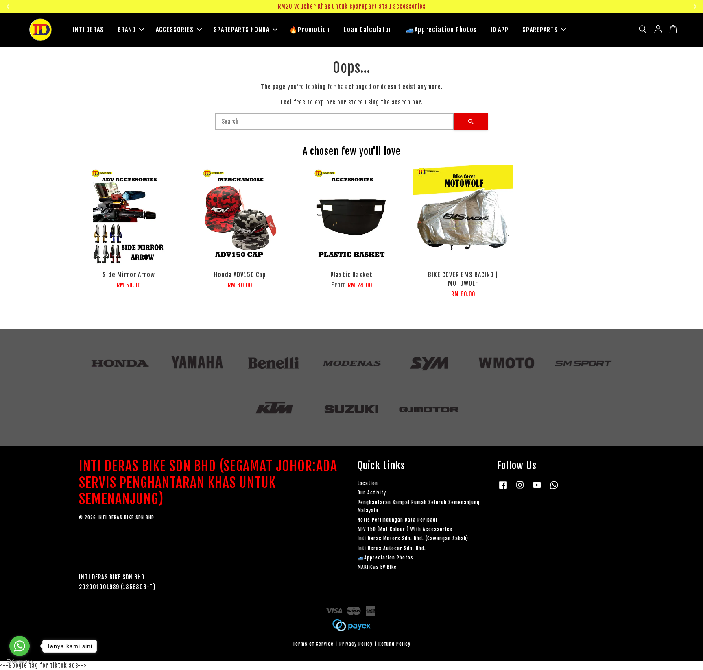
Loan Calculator (368, 30)
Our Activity (372, 492)
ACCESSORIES (175, 30)
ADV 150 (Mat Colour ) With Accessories (405, 529)
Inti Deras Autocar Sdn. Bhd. (392, 548)
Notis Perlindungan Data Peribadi (397, 520)
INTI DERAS (88, 30)
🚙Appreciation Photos (441, 30)
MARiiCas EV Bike (377, 567)
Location (368, 483)
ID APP (500, 30)
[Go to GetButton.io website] (20, 661)
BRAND (127, 30)
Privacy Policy (356, 644)
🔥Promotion (309, 30)
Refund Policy (394, 644)
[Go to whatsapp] (19, 646)
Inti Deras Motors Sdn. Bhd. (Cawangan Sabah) (413, 538)
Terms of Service (313, 644)
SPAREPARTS (540, 30)
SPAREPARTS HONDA (241, 30)
